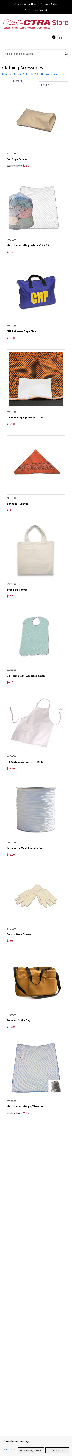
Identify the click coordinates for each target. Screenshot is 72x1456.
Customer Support (38, 10)
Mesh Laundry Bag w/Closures (25, 1106)
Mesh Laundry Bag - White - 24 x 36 (28, 245)
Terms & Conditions (27, 3)
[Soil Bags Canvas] (36, 120)
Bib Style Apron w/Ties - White (25, 762)
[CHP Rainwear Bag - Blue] (36, 292)
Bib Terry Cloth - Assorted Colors (26, 675)
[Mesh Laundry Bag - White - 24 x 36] (36, 206)
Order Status (51, 3)
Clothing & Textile (23, 74)
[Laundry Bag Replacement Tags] (36, 378)
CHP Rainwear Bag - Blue (21, 331)
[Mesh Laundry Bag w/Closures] (36, 1067)
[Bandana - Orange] (36, 465)
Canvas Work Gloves (19, 934)
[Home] (36, 24)
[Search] (66, 54)
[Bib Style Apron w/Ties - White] (36, 723)
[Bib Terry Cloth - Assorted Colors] (36, 637)
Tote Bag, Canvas (17, 589)
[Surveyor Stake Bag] (36, 981)
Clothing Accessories (48, 74)
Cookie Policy (9, 1449)
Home (5, 74)
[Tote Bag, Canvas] (36, 551)
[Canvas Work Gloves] (36, 895)
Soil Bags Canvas (17, 159)
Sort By (45, 84)
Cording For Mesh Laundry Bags (26, 848)
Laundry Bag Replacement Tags (26, 417)
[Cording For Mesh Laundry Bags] (36, 809)
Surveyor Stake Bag (18, 1020)
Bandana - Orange (17, 503)
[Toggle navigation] (66, 37)
